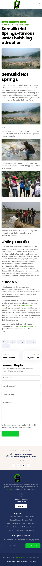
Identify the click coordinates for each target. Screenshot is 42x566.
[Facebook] (13, 465)
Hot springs (31, 342)
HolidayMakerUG (19, 557)
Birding (5, 22)
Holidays (21, 342)
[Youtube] (18, 465)
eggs (12, 342)
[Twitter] (23, 465)
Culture (10, 489)
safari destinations (26, 326)
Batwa (5, 342)
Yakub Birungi (24, 25)
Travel (23, 22)
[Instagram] (28, 465)
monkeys (6, 346)
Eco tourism (14, 22)
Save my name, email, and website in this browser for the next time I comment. (19, 426)
